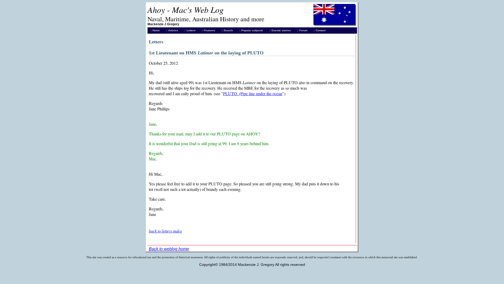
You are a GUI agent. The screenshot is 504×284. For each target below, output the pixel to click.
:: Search (227, 30)
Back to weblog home (169, 249)
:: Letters (190, 30)
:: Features (208, 30)
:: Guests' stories (280, 30)
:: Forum (302, 30)
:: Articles (172, 30)
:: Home (155, 30)
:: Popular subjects (251, 30)
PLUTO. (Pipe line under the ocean (252, 93)
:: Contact (319, 30)
